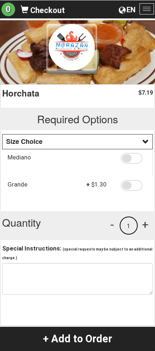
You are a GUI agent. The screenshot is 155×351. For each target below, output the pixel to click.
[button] (134, 158)
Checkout (46, 10)
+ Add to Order (77, 339)
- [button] (112, 224)
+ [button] (145, 224)
